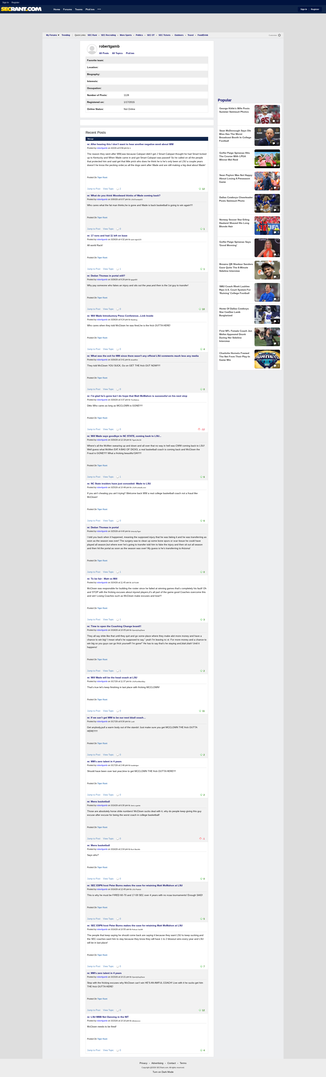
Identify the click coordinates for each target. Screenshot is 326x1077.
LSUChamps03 (137, 199)
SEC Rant (92, 35)
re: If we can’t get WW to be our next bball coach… (116, 717)
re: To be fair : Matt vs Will (102, 578)
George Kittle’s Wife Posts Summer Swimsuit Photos (234, 110)
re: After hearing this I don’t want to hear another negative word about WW (130, 144)
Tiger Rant (102, 177)
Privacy (143, 1063)
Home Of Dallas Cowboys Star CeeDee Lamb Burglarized (234, 312)
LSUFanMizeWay (138, 681)
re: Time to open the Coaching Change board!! (114, 626)
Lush (133, 722)
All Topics (117, 53)
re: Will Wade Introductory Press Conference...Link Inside (120, 315)
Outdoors (179, 35)
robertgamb (102, 148)
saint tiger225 (136, 240)
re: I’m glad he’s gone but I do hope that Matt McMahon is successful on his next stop (137, 396)
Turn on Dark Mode (163, 1072)
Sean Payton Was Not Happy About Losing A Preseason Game (235, 178)
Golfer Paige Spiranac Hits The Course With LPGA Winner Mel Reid (234, 156)
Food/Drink (203, 35)
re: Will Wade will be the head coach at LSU (112, 677)
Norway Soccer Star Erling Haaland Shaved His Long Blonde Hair (234, 223)
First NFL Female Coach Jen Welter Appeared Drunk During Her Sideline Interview (235, 336)
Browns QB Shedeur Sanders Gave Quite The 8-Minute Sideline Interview (236, 267)
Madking (134, 320)
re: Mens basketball (98, 801)
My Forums (51, 35)
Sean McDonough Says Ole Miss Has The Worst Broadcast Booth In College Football (235, 135)
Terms (183, 1063)
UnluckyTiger (136, 531)
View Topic (108, 189)
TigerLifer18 (136, 440)
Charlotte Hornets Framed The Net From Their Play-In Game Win (234, 356)
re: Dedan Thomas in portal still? (106, 275)
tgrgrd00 (134, 280)
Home (56, 9)
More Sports (126, 35)
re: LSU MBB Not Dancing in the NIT (108, 1017)
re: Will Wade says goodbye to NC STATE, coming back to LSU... (124, 436)
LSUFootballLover (139, 487)
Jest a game (135, 805)
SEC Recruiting (108, 35)
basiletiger (135, 765)
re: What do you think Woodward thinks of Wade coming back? (123, 195)
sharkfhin (134, 360)
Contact (171, 1063)
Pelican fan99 (137, 929)
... (99, 8)
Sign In (5, 2)
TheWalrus (135, 400)
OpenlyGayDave (138, 630)
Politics (139, 35)
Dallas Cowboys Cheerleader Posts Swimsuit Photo (236, 199)
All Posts (104, 53)
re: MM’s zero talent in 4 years (104, 761)
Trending (66, 35)
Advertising (157, 1063)
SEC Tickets (164, 35)
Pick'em (90, 9)
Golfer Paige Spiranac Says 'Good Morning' (235, 244)
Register (16, 2)
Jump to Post (93, 189)
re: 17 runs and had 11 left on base (107, 235)
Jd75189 (135, 583)
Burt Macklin (135, 849)
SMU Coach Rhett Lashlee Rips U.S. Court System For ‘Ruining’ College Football (235, 290)
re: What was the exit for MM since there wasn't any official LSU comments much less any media (143, 355)
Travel (191, 35)
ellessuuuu (136, 1021)
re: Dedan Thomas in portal (103, 527)
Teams (79, 9)
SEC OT (151, 35)
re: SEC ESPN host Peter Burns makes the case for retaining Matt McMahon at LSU (135, 885)
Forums (67, 9)
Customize (273, 35)
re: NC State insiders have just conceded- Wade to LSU (119, 483)
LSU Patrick (136, 889)
